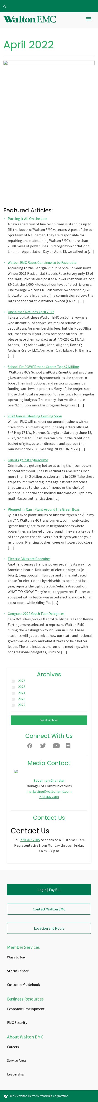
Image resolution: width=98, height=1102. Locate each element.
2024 (21, 693)
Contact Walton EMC (49, 909)
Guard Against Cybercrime (28, 460)
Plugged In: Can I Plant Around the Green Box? (44, 509)
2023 (21, 698)
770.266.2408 (49, 797)
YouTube (56, 746)
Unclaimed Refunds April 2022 (31, 312)
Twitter (43, 746)
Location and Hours (49, 928)
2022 (21, 704)
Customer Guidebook (23, 984)
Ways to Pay (16, 957)
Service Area (16, 1060)
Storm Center (17, 971)
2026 (21, 680)
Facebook (30, 746)
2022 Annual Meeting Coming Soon (35, 416)
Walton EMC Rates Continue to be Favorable (42, 262)
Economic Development (26, 1008)
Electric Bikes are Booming (29, 558)
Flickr (69, 746)
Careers (13, 1046)
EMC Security (17, 1022)
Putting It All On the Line (27, 218)
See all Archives (49, 720)
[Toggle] (88, 20)
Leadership (15, 1074)
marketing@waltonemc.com (49, 791)
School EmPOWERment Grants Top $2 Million (43, 366)
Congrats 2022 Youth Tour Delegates (36, 613)
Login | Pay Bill (49, 889)
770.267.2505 (30, 840)
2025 (21, 686)
